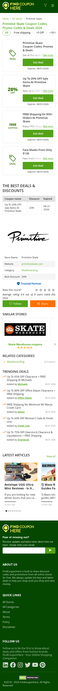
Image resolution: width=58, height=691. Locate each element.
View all (50, 456)
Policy (6, 622)
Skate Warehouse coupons (25, 344)
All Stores (17, 18)
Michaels (22, 384)
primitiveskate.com (32, 263)
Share (44, 303)
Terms (6, 617)
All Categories (11, 607)
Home (5, 18)
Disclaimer (9, 627)
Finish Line (24, 425)
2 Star (41, 290)
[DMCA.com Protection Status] (29, 678)
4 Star (49, 290)
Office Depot (25, 397)
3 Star (45, 290)
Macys (21, 411)
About (6, 612)
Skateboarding (30, 270)
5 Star (53, 290)
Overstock (23, 439)
